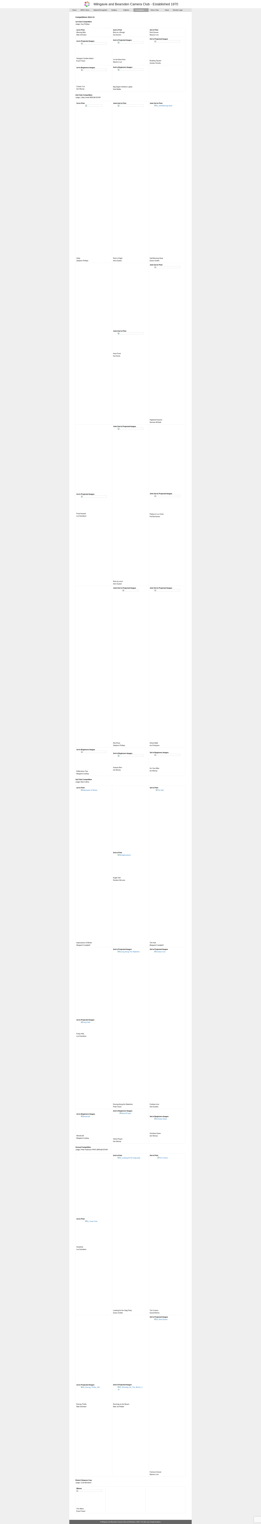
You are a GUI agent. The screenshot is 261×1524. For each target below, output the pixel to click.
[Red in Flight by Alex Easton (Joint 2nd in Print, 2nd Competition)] (130, 181)
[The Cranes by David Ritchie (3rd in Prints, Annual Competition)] (167, 1233)
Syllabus (114, 10)
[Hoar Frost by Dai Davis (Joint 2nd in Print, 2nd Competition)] (130, 342)
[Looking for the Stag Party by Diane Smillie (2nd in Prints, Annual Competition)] (130, 1233)
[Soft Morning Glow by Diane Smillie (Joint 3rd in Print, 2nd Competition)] (167, 181)
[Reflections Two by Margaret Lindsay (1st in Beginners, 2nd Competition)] (93, 760)
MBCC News (85, 10)
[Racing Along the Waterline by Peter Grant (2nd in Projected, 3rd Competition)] (130, 1027)
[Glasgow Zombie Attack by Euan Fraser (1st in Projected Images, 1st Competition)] (93, 49)
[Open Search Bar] (188, 10)
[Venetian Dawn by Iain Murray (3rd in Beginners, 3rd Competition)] (167, 1125)
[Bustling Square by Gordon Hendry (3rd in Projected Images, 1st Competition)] (167, 49)
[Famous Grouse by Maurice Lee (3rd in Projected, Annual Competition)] (167, 1394)
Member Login (177, 10)
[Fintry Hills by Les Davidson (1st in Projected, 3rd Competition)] (93, 1027)
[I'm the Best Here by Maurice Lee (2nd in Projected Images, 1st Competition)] (130, 49)
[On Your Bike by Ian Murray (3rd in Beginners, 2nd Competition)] (167, 760)
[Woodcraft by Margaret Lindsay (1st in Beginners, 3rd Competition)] (93, 1125)
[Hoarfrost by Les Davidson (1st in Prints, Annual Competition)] (93, 1233)
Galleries (126, 10)
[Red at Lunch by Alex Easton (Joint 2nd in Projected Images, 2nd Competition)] (130, 504)
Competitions (139, 10)
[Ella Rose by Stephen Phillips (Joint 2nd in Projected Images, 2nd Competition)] (130, 665)
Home (74, 10)
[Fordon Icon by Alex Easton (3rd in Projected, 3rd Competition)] (167, 1027)
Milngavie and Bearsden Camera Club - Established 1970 (136, 4)
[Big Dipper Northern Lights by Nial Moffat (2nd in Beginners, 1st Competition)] (130, 77)
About (167, 10)
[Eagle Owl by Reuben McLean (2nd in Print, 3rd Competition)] (130, 865)
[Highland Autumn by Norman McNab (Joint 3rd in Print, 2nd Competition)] (167, 342)
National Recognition (100, 10)
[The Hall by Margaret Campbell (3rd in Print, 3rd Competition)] (167, 865)
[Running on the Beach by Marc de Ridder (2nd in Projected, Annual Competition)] (130, 1394)
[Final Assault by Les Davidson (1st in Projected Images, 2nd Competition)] (93, 503)
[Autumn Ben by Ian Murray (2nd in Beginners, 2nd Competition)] (130, 760)
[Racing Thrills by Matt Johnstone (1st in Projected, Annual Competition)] (93, 1394)
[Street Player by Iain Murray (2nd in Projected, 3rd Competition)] (130, 1125)
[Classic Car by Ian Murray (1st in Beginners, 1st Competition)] (93, 77)
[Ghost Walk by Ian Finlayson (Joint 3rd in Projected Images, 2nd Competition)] (167, 665)
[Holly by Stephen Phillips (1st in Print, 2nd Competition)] (93, 181)
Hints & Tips (155, 10)
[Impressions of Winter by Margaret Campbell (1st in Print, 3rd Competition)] (93, 865)
